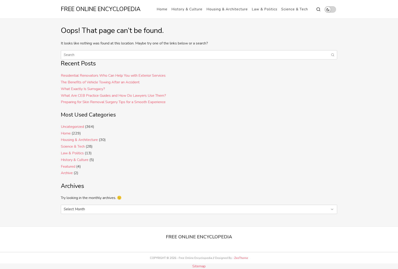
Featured (68, 166)
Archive (67, 172)
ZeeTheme (241, 258)
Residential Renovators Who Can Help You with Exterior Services (113, 75)
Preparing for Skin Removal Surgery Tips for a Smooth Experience (113, 102)
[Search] (318, 9)
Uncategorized (72, 126)
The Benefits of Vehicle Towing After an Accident (100, 82)
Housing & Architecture (227, 9)
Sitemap (199, 266)
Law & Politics (264, 9)
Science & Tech (294, 9)
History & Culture (186, 9)
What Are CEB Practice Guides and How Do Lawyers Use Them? (113, 95)
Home (162, 9)
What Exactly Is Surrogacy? (83, 88)
